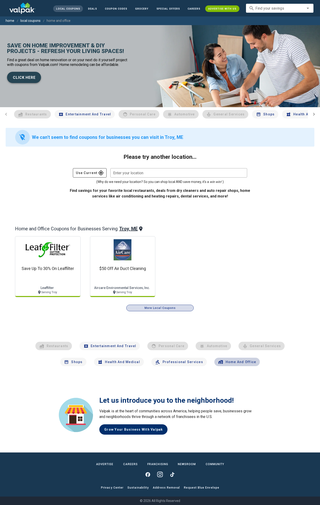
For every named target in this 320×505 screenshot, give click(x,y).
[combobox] (279, 8)
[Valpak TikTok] (172, 474)
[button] (168, 8)
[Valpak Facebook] (148, 474)
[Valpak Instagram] (160, 474)
